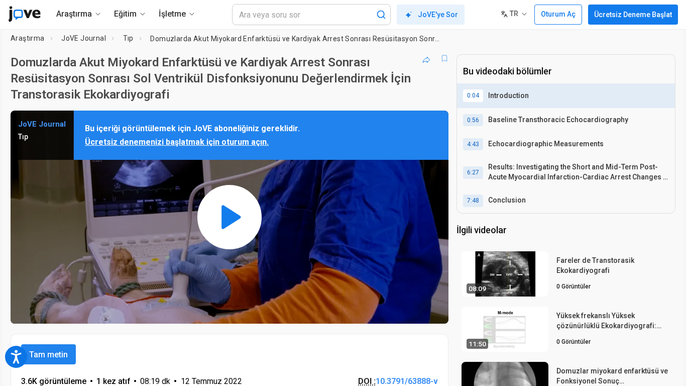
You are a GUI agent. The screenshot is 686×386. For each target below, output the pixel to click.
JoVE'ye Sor (438, 15)
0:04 (473, 95)
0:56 (473, 120)
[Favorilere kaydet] (444, 58)
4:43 (473, 144)
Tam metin (48, 354)
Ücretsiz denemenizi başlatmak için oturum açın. (177, 142)
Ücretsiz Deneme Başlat (633, 15)
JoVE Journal (83, 38)
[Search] (381, 15)
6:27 (473, 172)
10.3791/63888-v (407, 381)
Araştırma (28, 38)
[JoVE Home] (24, 14)
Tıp (128, 38)
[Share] (426, 58)
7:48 (473, 200)
